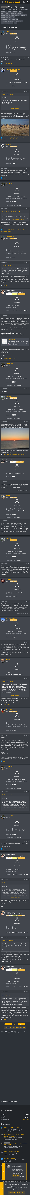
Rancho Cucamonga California (15, 674)
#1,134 (27, 678)
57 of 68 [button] (15, 1024)
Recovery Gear (7, 1161)
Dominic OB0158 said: (7, 94)
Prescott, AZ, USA (19, 409)
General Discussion (9, 1154)
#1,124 (27, 208)
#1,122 (27, 91)
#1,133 (27, 642)
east (20, 11)
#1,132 (27, 601)
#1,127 (27, 389)
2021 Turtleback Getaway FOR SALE (13, 1127)
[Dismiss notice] (24, 1165)
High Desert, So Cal (19, 473)
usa (12, 23)
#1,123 (27, 168)
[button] (2, 2)
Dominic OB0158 (6, 9)
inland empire (4, 13)
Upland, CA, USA (17, 593)
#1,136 (27, 791)
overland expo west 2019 (8, 21)
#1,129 (27, 482)
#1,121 (27, 57)
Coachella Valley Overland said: (10, 211)
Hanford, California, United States (17, 47)
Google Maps (11, 339)
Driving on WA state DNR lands (12, 1151)
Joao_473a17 (26, 1119)
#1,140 (27, 992)
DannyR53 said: (6, 995)
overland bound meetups (7, 17)
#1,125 (27, 262)
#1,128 (27, 422)
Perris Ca (16, 305)
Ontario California (18, 509)
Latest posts (6, 1124)
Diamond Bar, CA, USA (19, 158)
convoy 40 (4, 11)
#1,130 (27, 521)
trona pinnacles (5, 23)
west (15, 23)
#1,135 (27, 735)
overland (20, 13)
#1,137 (27, 841)
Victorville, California (19, 196)
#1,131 (27, 563)
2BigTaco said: (6, 265)
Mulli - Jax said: (6, 794)
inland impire (13, 13)
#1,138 (27, 879)
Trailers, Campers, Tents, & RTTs (12, 1131)
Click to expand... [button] (15, 108)
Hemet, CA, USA (18, 631)
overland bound (5, 15)
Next (21, 1024)
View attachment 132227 (18, 219)
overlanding (19, 21)
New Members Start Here (10, 1139)
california (25, 9)
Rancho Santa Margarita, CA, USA (16, 725)
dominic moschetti (13, 11)
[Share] (24, 57)
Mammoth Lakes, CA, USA (21, 82)
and (13, 454)
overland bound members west (9, 19)
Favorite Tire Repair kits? (10, 1158)
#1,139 (27, 937)
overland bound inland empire (19, 15)
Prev (9, 1024)
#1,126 (27, 316)
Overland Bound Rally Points (11, 1147)
